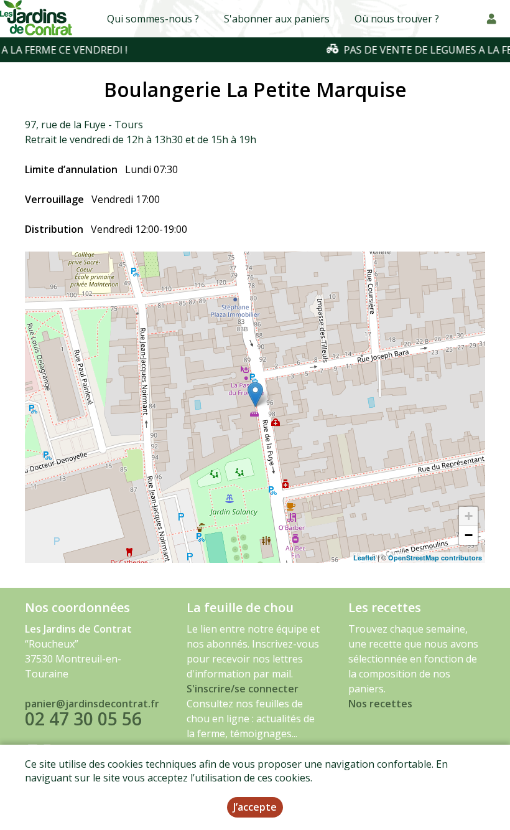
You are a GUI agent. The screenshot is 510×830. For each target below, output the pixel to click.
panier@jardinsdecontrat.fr (92, 703)
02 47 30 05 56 (83, 718)
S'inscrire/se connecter (243, 689)
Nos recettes (380, 703)
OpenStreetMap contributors (435, 557)
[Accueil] (37, 18)
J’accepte (255, 807)
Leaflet (364, 557)
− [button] (469, 535)
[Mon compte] (491, 18)
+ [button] (469, 516)
